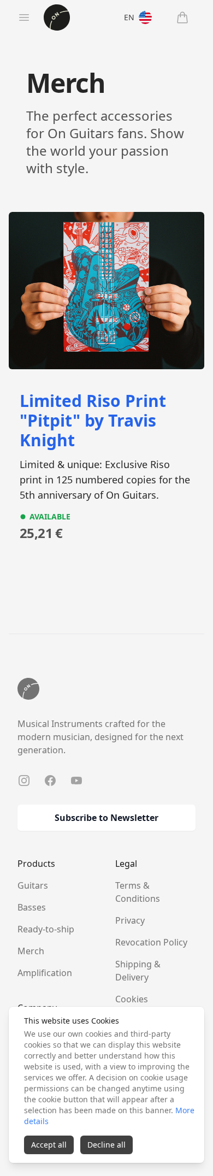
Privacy (130, 920)
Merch (30, 951)
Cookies (131, 999)
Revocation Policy (151, 942)
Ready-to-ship (45, 929)
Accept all (49, 1144)
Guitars (32, 885)
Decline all (106, 1144)
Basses (31, 907)
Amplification (44, 973)
